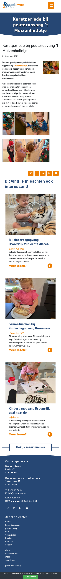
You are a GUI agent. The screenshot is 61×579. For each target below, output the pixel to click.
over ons (9, 541)
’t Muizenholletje (20, 66)
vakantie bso (10, 535)
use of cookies (51, 573)
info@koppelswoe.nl (17, 493)
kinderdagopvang (12, 525)
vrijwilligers (10, 560)
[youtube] (27, 508)
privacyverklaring (12, 565)
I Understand (30, 577)
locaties (8, 538)
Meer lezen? (18, 266)
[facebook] (7, 508)
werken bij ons (11, 554)
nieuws (8, 550)
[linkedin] (20, 508)
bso (7, 532)
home (7, 522)
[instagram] (14, 508)
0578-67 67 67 (15, 490)
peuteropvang (11, 528)
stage (7, 557)
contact (8, 545)
